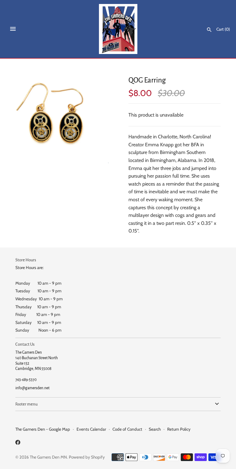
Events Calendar (91, 429)
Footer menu (26, 404)
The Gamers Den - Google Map (42, 429)
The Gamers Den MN (48, 457)
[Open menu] (13, 29)
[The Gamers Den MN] (118, 29)
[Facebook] (17, 443)
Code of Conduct (127, 429)
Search (155, 429)
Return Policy (179, 429)
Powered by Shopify (87, 457)
